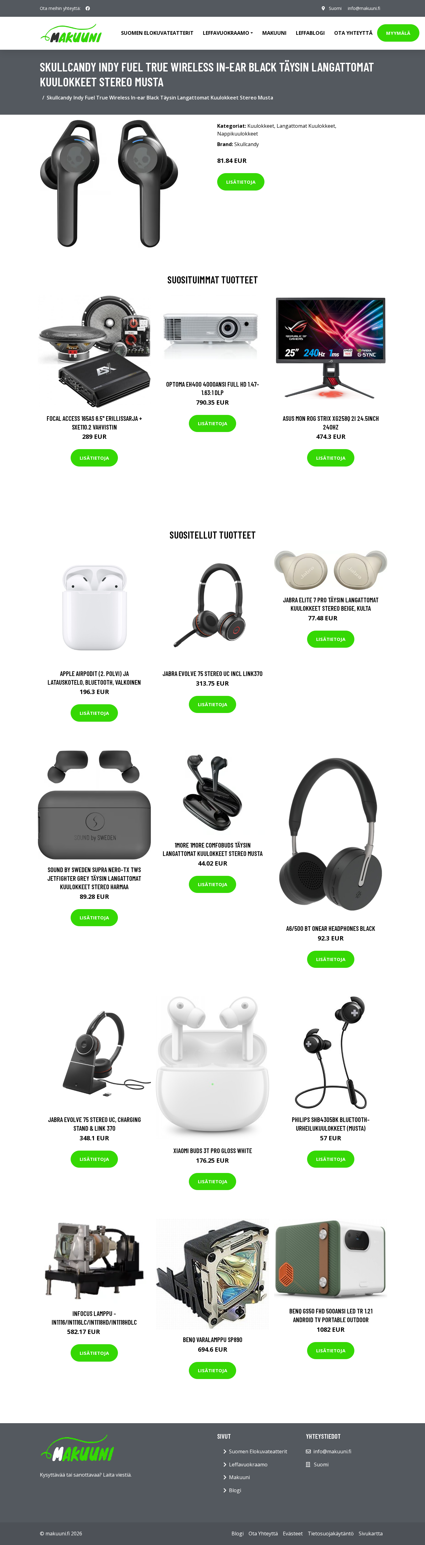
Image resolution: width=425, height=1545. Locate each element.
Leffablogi (310, 33)
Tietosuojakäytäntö (331, 1533)
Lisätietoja (240, 182)
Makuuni (274, 33)
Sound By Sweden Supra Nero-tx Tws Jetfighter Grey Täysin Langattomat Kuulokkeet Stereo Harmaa (94, 878)
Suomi (335, 8)
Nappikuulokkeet (237, 133)
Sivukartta (371, 1533)
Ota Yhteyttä (353, 33)
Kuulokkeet (260, 125)
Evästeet (293, 1533)
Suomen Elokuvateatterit (258, 1451)
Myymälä (398, 33)
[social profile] (87, 8)
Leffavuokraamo (248, 1464)
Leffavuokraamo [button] (226, 33)
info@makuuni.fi (364, 8)
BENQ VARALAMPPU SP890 (212, 1339)
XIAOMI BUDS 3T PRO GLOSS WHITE (212, 1150)
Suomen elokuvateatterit (157, 33)
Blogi (235, 1490)
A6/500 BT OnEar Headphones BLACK (330, 928)
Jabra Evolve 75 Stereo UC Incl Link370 (212, 673)
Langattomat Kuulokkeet (306, 125)
